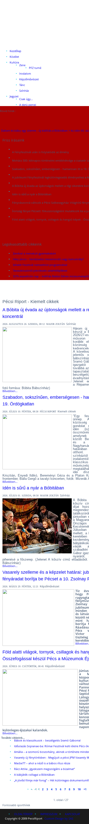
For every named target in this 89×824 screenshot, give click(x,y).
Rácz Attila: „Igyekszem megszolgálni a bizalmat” (44, 769)
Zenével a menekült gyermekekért (34, 253)
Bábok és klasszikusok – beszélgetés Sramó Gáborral (47, 740)
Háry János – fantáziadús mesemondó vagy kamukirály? (48, 259)
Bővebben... (10, 391)
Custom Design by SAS (58, 818)
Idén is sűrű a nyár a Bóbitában (33, 487)
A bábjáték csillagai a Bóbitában (34, 774)
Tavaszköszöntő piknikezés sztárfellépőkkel (40, 270)
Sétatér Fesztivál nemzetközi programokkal (40, 265)
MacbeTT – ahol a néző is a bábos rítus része (42, 763)
